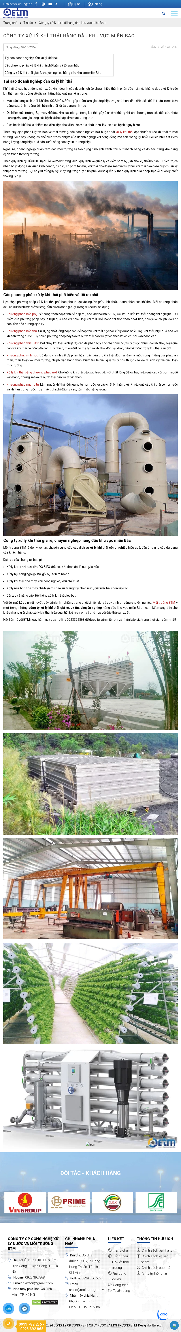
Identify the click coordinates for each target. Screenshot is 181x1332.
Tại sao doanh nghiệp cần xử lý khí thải (31, 58)
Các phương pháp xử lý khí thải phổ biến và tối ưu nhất (42, 65)
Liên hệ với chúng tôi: (17, 4)
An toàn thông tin (154, 1273)
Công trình (120, 1285)
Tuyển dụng (121, 1291)
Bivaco (157, 1325)
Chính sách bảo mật (156, 1268)
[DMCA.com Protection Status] (45, 1302)
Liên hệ (97, 4)
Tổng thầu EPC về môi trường (120, 1262)
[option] (25, 1202)
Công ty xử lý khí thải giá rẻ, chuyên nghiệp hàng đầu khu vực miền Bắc (53, 72)
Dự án (76, 4)
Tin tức (28, 23)
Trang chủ (10, 23)
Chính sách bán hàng (157, 1250)
